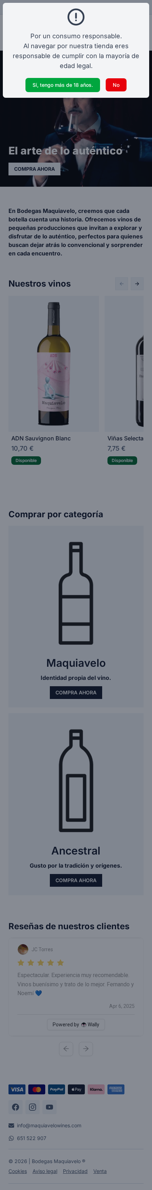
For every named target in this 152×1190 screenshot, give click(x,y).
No (116, 85)
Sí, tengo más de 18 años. (63, 85)
